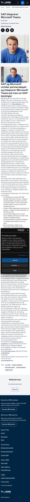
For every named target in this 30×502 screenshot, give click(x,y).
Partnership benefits (7, 451)
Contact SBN (5, 455)
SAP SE (3, 98)
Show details (21, 255)
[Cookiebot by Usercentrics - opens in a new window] (18, 230)
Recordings (4, 437)
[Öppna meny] (27, 3)
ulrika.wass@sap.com (7, 360)
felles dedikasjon (16, 104)
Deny (15, 270)
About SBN (4, 463)
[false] (18, 3)
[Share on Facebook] (12, 30)
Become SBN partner (8, 424)
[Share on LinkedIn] (7, 30)
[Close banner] (27, 230)
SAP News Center (10, 351)
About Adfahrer (5, 467)
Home (2, 7)
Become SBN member (8, 409)
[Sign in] (22, 3)
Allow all (15, 260)
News (2, 440)
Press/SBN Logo (6, 470)
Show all (15, 389)
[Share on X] (3, 30)
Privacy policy (5, 482)
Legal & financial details (8, 478)
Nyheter (8, 7)
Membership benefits (7, 448)
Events (3, 433)
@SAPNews (6, 353)
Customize (14, 265)
